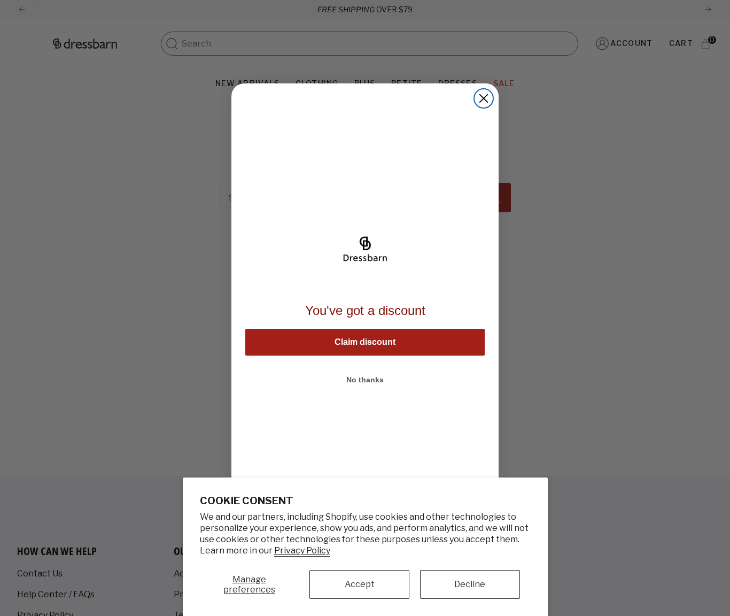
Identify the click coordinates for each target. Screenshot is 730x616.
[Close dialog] (483, 98)
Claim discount (365, 341)
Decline (469, 584)
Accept (360, 584)
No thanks (365, 379)
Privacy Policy (302, 550)
